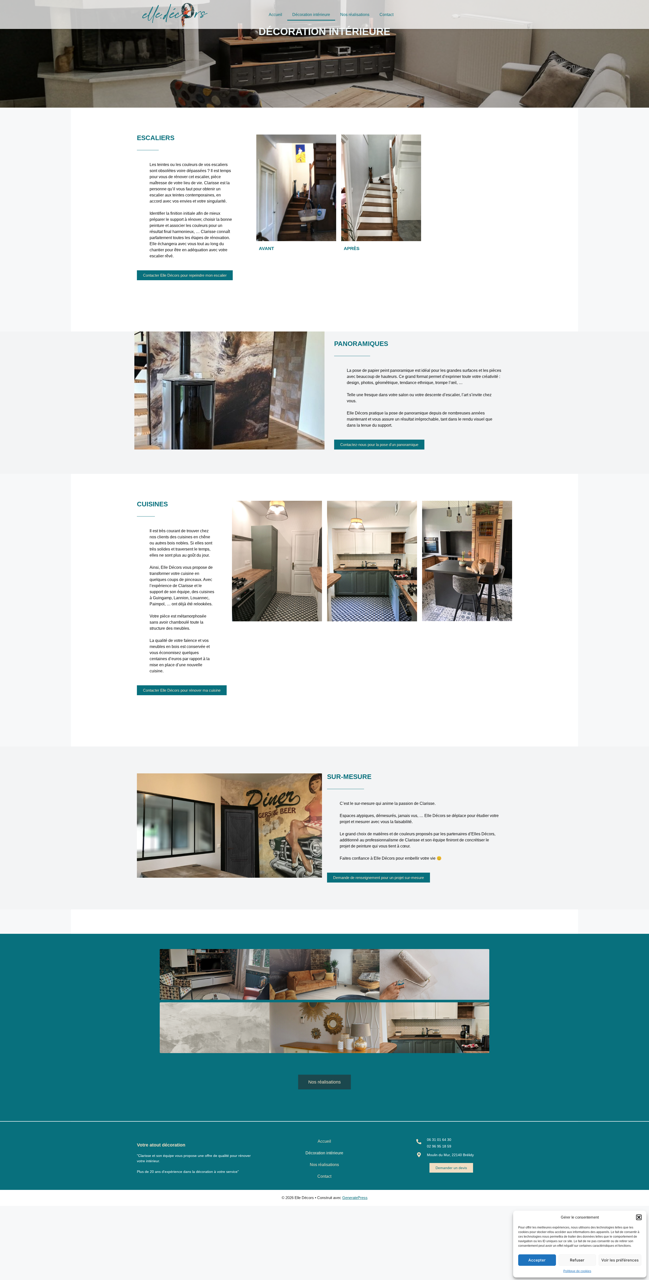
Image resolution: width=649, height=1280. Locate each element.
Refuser (577, 1260)
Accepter (537, 1260)
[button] (638, 1217)
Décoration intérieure (311, 14)
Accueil (275, 14)
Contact (386, 14)
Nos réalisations (354, 14)
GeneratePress (355, 1197)
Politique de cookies (577, 1271)
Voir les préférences (620, 1260)
